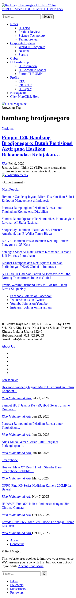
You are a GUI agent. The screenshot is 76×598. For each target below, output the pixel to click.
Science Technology (32, 35)
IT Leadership (19, 62)
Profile (14, 77)
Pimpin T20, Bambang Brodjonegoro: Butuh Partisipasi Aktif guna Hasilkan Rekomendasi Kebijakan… (37, 146)
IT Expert (25, 89)
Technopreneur (29, 39)
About (14, 540)
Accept (23, 566)
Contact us (17, 544)
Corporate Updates (22, 43)
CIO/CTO (25, 85)
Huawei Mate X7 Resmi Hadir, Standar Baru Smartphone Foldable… (32, 469)
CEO (22, 81)
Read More (35, 566)
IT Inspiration (28, 66)
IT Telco (24, 28)
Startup (23, 54)
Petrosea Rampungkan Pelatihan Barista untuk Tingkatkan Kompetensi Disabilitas (32, 209)
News (14, 24)
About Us (8, 346)
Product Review (29, 32)
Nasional (24, 51)
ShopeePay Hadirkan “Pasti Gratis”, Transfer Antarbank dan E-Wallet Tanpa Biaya (32, 231)
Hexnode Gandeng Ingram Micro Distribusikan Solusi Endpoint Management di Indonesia (38, 198)
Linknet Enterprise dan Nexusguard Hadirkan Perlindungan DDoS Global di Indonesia (32, 264)
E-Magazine (18, 93)
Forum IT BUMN (31, 73)
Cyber (14, 58)
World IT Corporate (32, 47)
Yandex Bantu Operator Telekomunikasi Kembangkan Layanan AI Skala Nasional (38, 220)
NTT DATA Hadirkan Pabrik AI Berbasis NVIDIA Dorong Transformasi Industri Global (36, 275)
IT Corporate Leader (32, 70)
